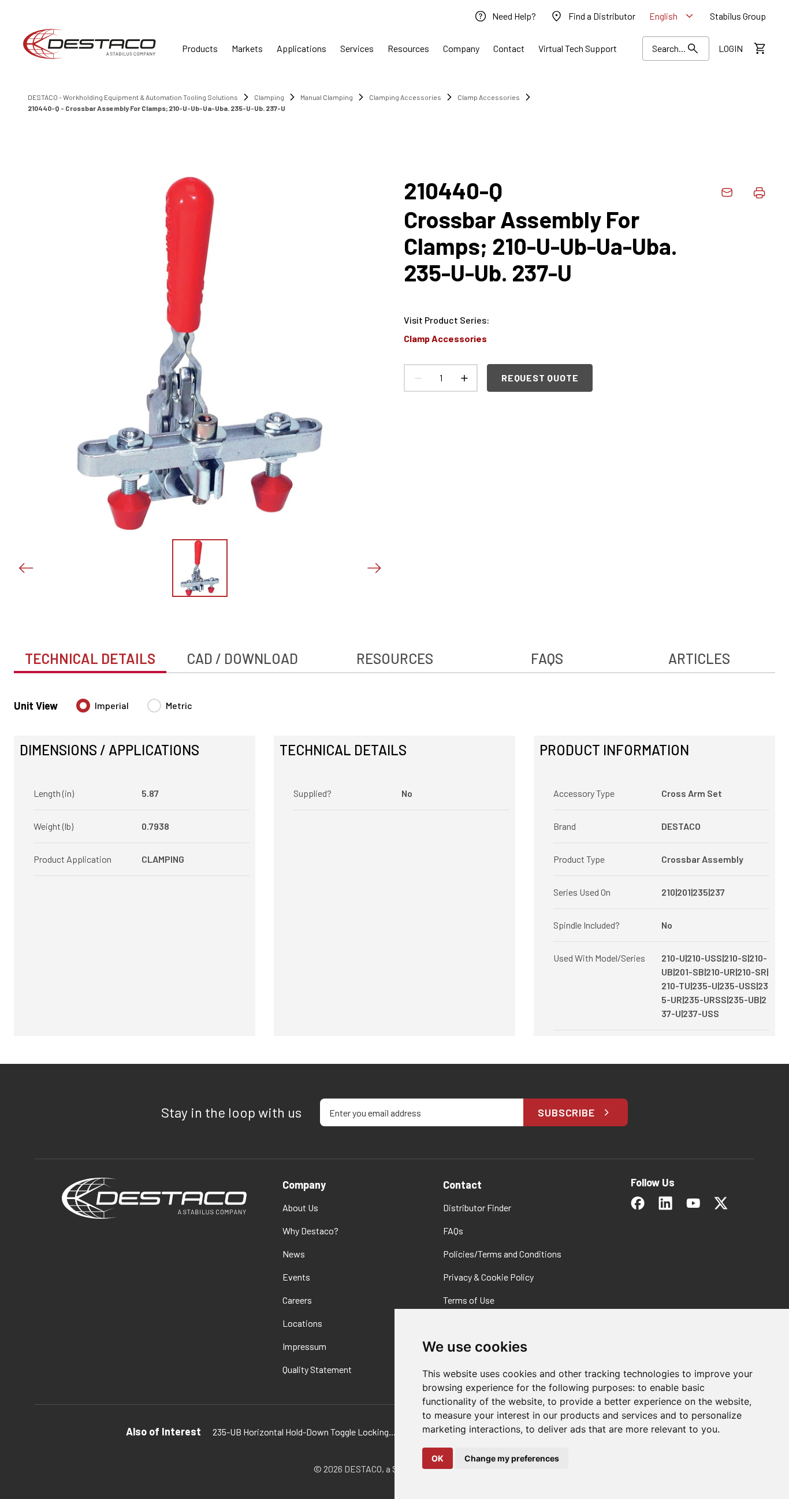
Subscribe (566, 1112)
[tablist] (394, 652)
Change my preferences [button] (511, 1458)
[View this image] (200, 568)
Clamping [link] (269, 97)
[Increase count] (464, 378)
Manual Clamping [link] (326, 97)
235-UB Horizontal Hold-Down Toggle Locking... (304, 1431)
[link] (505, 16)
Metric (179, 705)
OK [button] (437, 1458)
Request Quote (539, 377)
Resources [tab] (394, 658)
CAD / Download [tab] (242, 658)
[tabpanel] (394, 860)
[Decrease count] (417, 378)
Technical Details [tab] (90, 658)
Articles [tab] (699, 658)
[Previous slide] (25, 568)
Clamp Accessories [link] (488, 97)
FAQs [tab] (547, 658)
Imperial (112, 705)
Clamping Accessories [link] (405, 97)
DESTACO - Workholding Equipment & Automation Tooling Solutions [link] (133, 97)
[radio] (83, 706)
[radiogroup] (134, 710)
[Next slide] (373, 568)
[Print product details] (759, 192)
